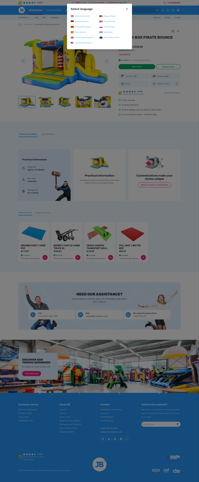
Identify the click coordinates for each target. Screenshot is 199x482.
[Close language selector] (127, 9)
